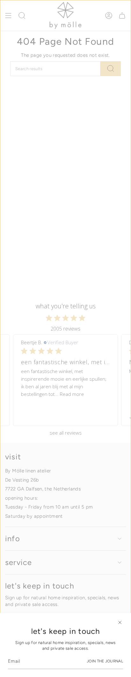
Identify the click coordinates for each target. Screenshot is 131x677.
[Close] (120, 622)
